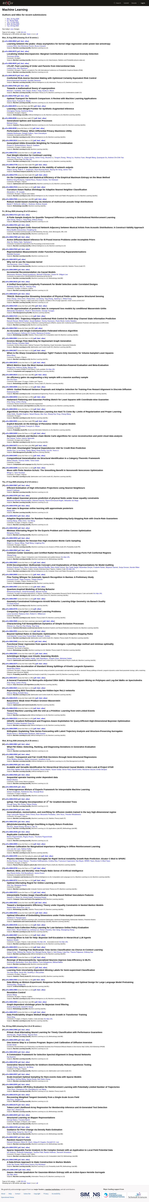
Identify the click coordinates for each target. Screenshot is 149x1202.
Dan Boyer (79, 861)
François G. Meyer (24, 101)
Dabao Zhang (32, 804)
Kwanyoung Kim (13, 392)
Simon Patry (66, 769)
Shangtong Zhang (67, 930)
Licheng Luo (34, 930)
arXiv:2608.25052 (11, 538)
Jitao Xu (10, 242)
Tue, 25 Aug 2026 (13, 26)
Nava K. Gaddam (33, 145)
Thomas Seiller (23, 460)
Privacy (46, 1194)
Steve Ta (20, 157)
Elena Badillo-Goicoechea (16, 230)
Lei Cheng (40, 299)
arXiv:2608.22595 (11, 1084)
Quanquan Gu (102, 157)
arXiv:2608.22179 (11, 1105)
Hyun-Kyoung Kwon (41, 169)
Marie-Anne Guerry (27, 1164)
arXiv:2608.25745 (11, 609)
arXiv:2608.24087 (11, 935)
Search (118, 3)
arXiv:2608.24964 (11, 550)
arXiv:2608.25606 (11, 621)
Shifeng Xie (21, 952)
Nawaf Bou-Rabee (13, 668)
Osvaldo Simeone (34, 80)
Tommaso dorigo (13, 56)
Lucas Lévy (21, 636)
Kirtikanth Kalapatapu (24, 1152)
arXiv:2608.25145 (11, 698)
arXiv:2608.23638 (11, 832)
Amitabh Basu (23, 693)
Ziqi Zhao (10, 1099)
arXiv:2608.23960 (11, 967)
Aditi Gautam (41, 733)
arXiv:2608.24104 (11, 799)
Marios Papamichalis (14, 837)
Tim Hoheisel (53, 180)
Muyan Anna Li (12, 733)
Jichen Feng (39, 157)
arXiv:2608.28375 (10, 51)
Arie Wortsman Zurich (26, 46)
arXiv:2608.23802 (11, 1002)
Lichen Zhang (21, 402)
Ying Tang (35, 626)
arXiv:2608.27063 (11, 328)
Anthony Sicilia (21, 367)
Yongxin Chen (54, 658)
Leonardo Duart (13, 579)
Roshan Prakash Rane (15, 567)
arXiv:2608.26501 (11, 421)
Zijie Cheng (11, 220)
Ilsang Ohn (11, 510)
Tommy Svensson (48, 321)
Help (10, 1194)
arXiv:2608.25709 (11, 496)
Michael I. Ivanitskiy (14, 91)
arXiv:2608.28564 (10, 41)
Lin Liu (27, 907)
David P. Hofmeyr (13, 490)
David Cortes (76, 769)
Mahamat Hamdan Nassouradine (19, 500)
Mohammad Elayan (14, 591)
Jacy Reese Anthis (13, 873)
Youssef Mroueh (13, 703)
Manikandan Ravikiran (27, 733)
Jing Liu (19, 626)
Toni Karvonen (12, 264)
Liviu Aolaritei (12, 636)
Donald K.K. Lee (53, 1142)
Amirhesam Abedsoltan (15, 962)
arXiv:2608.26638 (11, 362)
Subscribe (27, 1194)
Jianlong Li (58, 299)
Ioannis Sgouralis (28, 438)
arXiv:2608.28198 (10, 128)
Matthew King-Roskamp (15, 180)
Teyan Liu (22, 1067)
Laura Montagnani (13, 333)
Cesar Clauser (23, 861)
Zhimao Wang (12, 693)
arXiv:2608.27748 (11, 165)
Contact (17, 1194)
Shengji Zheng (40, 952)
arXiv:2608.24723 (11, 892)
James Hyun (11, 101)
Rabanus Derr (24, 614)
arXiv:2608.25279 (11, 664)
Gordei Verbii (11, 1045)
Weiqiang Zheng (20, 885)
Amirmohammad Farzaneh (17, 80)
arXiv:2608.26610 (11, 375)
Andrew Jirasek (41, 204)
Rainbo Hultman (50, 1152)
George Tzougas (48, 311)
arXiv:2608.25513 (11, 516)
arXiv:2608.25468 (11, 641)
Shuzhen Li (49, 157)
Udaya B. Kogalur (39, 1142)
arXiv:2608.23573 (11, 1012)
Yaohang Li (27, 242)
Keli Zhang (58, 952)
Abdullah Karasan (13, 254)
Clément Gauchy (38, 500)
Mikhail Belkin (58, 962)
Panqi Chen (31, 299)
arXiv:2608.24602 (11, 903)
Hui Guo (10, 827)
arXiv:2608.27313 (11, 215)
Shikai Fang (67, 299)
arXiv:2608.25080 (11, 728)
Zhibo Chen (22, 521)
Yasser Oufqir (56, 769)
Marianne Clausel (88, 769)
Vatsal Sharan (34, 414)
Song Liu (20, 1132)
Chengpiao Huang (13, 111)
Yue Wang (31, 521)
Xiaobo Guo (11, 450)
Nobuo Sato (18, 242)
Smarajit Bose (38, 792)
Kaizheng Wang (27, 111)
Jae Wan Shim (12, 1174)
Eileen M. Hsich (26, 1142)
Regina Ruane (28, 837)
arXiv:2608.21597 (11, 1137)
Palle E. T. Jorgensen (26, 169)
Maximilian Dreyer (85, 567)
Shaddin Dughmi (22, 414)
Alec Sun (43, 414)
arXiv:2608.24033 (11, 947)
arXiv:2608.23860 (11, 990)
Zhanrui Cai (19, 1110)
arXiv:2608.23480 (11, 1030)
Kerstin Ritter (134, 567)
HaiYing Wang (20, 1079)
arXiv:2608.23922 (11, 980)
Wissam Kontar (41, 591)
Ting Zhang (49, 299)
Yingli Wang (29, 543)
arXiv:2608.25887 (11, 485)
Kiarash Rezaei (12, 321)
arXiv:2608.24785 (11, 856)
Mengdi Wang (91, 157)
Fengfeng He (31, 230)
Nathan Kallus (26, 849)
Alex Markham (22, 68)
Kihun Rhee (11, 355)
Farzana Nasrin (24, 1120)
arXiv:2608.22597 (11, 1074)
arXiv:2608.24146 (11, 925)
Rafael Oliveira (12, 780)
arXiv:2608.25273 (11, 678)
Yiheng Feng (11, 555)
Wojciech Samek (112, 567)
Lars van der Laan (13, 849)
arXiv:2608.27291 (11, 225)
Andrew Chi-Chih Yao (116, 157)
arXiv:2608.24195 (11, 787)
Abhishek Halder (66, 658)
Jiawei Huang (19, 827)
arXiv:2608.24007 (11, 957)
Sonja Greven (124, 567)
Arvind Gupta (28, 897)
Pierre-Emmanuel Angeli (54, 500)
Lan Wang (42, 1089)
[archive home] (8, 3)
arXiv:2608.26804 (11, 270)
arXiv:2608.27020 (11, 249)
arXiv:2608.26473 (11, 445)
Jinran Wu (22, 972)
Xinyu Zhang (11, 299)
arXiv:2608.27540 (10, 86)
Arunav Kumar (12, 861)
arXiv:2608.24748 (11, 868)
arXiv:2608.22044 (11, 1115)
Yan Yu (34, 827)
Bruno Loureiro (40, 46)
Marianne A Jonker (43, 333)
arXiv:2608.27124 (11, 316)
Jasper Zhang (29, 157)
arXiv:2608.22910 (11, 1052)
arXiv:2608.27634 (11, 187)
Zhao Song (11, 402)
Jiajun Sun (11, 1110)
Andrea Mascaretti (13, 1007)
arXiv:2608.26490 (11, 433)
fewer (28, 34)
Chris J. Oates (23, 264)
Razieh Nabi (11, 907)
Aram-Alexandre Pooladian (46, 814)
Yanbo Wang (31, 450)
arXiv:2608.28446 (10, 118)
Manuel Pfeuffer (44, 567)
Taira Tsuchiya (19, 473)
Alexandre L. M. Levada (15, 192)
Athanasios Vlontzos (14, 274)
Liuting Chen (11, 68)
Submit (126, 3)
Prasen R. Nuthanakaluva (16, 145)
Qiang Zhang (31, 1079)
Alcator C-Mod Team (102, 861)
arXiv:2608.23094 (11, 1040)
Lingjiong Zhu (40, 543)
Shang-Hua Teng (54, 414)
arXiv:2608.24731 (11, 880)
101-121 (23, 32)
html (22, 41)
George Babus (12, 1120)
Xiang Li (19, 220)
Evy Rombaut (40, 1164)
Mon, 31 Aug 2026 (13, 19)
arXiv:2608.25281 (11, 653)
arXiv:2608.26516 (11, 409)
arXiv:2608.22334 (11, 1095)
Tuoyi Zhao (11, 1089)
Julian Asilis (11, 414)
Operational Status (7, 1197)
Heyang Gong (12, 713)
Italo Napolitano (42, 658)
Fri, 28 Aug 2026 (12, 20)
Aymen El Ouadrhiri (32, 769)
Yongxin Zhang (59, 157)
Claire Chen (11, 930)
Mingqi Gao (11, 367)
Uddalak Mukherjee (14, 133)
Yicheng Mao (11, 984)
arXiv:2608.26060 (11, 574)
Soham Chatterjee (13, 792)
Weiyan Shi (32, 367)
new (12, 29)
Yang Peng (27, 220)
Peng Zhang (41, 450)
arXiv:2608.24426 (11, 775)
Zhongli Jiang (12, 804)
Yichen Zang (11, 1132)
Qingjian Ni (19, 1099)
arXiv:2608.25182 (11, 528)
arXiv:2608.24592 (11, 913)
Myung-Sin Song (56, 169)
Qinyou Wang (12, 995)
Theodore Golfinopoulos (38, 861)
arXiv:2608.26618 (11, 282)
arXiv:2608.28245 (10, 63)
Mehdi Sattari (24, 321)
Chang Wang (66, 414)
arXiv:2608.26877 (11, 350)
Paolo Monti (60, 321)
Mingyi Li (10, 473)
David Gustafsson (29, 274)
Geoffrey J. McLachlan (35, 972)
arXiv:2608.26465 (11, 456)
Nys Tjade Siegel (72, 567)
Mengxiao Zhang (13, 533)
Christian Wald (23, 343)
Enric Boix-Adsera (31, 962)
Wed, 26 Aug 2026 (13, 24)
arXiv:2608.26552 (11, 397)
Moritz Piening (12, 343)
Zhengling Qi (33, 1089)
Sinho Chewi (30, 814)
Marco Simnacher (30, 567)
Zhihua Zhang (37, 220)
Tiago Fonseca (24, 579)
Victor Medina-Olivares (15, 759)
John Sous (60, 814)
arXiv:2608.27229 (11, 306)
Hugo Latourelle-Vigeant (16, 814)
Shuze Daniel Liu (23, 930)
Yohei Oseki (34, 460)
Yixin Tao (10, 885)
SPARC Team (89, 861)
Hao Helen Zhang (43, 1079)
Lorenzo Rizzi (12, 46)
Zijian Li (50, 952)
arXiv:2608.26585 (11, 387)
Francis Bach (31, 636)
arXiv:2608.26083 (11, 562)
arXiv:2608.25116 (11, 718)
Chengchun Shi (21, 1089)
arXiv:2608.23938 (11, 809)
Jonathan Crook (44, 759)
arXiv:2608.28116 (11, 140)
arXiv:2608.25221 (11, 688)
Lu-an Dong (21, 450)
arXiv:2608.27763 (11, 153)
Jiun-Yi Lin (28, 1132)
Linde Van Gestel (13, 1164)
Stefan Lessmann (31, 759)
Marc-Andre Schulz (58, 567)
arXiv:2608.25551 (11, 631)
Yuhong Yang (31, 286)
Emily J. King (36, 91)
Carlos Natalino (71, 321)
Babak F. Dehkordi (13, 204)
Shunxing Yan (12, 646)
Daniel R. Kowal (27, 1007)
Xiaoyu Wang (19, 543)
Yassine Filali (38, 1152)
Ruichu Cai (30, 952)
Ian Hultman (11, 1152)
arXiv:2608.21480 (11, 1160)
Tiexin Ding (11, 1017)
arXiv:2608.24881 (11, 744)
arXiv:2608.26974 (11, 259)
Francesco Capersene (66, 861)
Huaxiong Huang (40, 897)
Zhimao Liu (11, 626)
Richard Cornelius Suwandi (17, 723)
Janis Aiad (10, 769)
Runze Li (28, 827)
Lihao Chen (21, 299)
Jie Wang (30, 1067)
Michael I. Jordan (43, 636)
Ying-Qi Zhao (32, 1035)
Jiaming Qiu (11, 1035)
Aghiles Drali (19, 769)
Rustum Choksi (41, 180)
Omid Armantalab (28, 591)
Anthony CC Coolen (28, 333)
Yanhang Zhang (13, 286)
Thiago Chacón (37, 579)
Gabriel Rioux (30, 180)
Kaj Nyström (11, 1057)
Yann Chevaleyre (40, 133)
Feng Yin (31, 723)
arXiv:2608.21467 (12, 1170)
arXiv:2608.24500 (11, 765)
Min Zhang (22, 804)
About (3, 1194)
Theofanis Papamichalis (43, 837)
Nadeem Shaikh (13, 940)
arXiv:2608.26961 (11, 338)
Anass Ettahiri (45, 769)
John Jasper (26, 91)
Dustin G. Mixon (48, 91)
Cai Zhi (49, 450)
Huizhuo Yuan (79, 157)
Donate (134, 3)
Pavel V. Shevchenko (33, 311)
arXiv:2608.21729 (11, 1127)
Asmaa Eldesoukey (14, 658)
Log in (143, 3)
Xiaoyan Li (11, 897)
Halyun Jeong (12, 169)
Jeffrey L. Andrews (28, 204)
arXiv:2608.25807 (11, 599)
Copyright (37, 1194)
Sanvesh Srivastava (64, 1152)
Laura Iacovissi (12, 614)
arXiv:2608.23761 (11, 822)
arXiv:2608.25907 (11, 587)
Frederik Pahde (99, 567)
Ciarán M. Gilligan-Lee (59, 274)
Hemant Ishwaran (13, 1142)
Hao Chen (10, 749)
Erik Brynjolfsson (27, 873)
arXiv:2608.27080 (11, 237)
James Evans (39, 873)
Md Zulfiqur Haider (28, 658)
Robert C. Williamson (38, 614)
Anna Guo (20, 907)
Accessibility (56, 1194)
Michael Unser (12, 123)
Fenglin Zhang (12, 1067)
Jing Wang (11, 1079)
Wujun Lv (10, 543)
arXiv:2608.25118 (11, 708)
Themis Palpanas (76, 952)
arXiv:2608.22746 (11, 1062)
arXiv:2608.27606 (11, 199)
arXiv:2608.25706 (11, 506)
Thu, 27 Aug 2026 (13, 22)
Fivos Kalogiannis (45, 962)
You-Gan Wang (12, 972)
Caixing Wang (12, 521)
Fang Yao (21, 646)
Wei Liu (22, 286)
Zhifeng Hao (88, 952)
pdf (18, 41)
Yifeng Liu (70, 157)
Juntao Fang (11, 952)
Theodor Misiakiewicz (73, 814)
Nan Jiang (56, 930)
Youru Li (56, 450)
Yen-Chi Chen (12, 380)
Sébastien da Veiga (71, 500)
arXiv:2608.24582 (11, 754)
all (37, 34)
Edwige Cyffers (27, 133)
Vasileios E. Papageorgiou (16, 918)
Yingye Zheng (22, 1035)
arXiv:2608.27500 (10, 96)
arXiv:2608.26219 (11, 294)
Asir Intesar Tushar (14, 438)
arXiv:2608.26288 (11, 468)
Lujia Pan (66, 952)
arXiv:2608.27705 (11, 175)
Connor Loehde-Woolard (16, 426)
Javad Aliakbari (35, 321)
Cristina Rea (53, 861)
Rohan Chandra (46, 930)
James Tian (67, 169)
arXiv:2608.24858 (11, 844)
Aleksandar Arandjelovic (15, 311)
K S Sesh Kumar (13, 604)
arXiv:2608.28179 (10, 75)
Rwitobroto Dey (26, 792)
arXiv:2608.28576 (10, 106)
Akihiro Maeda (12, 460)
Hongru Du (21, 984)
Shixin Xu (18, 897)
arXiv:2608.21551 (11, 1147)
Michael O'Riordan (43, 274)
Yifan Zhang (11, 157)
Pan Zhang (27, 626)
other (27, 41)
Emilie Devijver (101, 769)
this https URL (27, 159)
